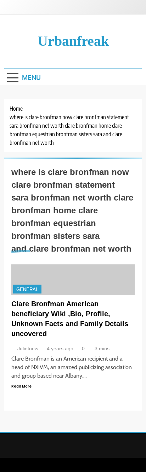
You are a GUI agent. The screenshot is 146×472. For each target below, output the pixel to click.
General (27, 289)
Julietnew (27, 348)
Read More (21, 386)
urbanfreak (73, 41)
